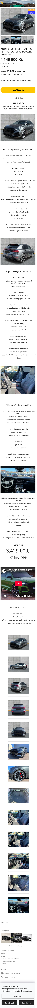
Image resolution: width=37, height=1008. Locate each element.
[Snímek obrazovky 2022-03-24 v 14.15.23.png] (18, 793)
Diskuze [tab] (21, 98)
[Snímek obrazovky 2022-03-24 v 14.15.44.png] (18, 837)
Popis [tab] (15, 98)
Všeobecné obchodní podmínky (10, 959)
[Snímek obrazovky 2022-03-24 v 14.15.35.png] (18, 815)
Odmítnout (9, 1003)
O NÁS (3, 954)
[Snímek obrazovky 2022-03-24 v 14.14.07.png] (18, 640)
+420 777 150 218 (10, 977)
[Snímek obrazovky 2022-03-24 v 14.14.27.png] (18, 684)
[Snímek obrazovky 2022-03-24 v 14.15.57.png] (18, 858)
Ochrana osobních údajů (8, 961)
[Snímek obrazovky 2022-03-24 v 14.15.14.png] (18, 771)
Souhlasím (26, 1003)
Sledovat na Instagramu (18, 946)
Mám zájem (18, 89)
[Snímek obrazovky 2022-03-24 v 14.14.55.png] (18, 727)
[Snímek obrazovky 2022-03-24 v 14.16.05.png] (18, 880)
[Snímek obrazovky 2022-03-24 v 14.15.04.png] (18, 749)
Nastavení (18, 996)
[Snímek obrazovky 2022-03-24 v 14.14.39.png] (18, 705)
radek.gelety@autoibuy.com (13, 973)
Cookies (3, 964)
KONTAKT (4, 956)
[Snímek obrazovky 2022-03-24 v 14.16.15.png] (18, 902)
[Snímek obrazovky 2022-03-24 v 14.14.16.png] (18, 662)
